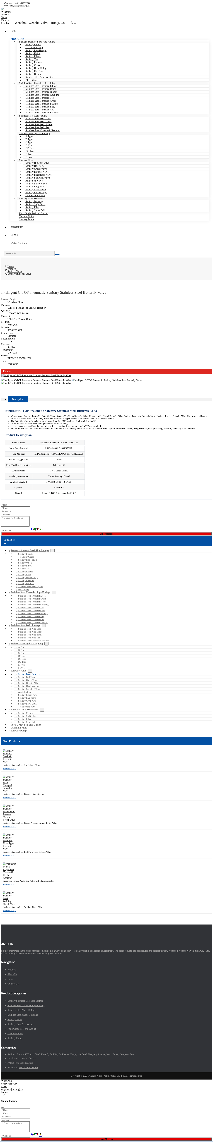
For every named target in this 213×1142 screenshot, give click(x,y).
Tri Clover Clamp (34, 47)
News (14, 235)
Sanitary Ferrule (33, 44)
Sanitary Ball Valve (34, 166)
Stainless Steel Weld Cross (38, 121)
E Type (29, 154)
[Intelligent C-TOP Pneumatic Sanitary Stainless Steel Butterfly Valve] (36, 375)
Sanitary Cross (32, 65)
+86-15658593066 (22, 3)
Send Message (106, 534)
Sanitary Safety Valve (36, 183)
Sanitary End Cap (34, 71)
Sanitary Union (32, 53)
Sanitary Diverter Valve (36, 171)
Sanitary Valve (26, 160)
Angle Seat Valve (34, 180)
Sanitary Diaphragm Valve (38, 174)
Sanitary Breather (34, 74)
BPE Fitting (31, 80)
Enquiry (7, 371)
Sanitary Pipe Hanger (35, 50)
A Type (29, 136)
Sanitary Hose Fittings (36, 68)
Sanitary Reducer (33, 62)
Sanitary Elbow (33, 56)
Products (17, 39)
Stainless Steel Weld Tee (37, 127)
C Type (29, 142)
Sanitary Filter (32, 207)
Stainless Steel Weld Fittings (33, 115)
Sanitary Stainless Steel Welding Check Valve (23, 907)
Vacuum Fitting (26, 216)
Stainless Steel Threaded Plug (40, 106)
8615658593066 (9, 1083)
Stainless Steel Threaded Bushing (41, 103)
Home (14, 31)
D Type (29, 145)
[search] (57, 254)
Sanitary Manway (34, 201)
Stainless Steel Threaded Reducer (41, 112)
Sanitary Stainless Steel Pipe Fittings (37, 41)
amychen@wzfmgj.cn (19, 6)
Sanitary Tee (31, 59)
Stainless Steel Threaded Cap (39, 109)
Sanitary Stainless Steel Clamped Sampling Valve (24, 794)
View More (8, 768)
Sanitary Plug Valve (35, 186)
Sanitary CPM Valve (35, 189)
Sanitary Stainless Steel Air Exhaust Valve (21, 765)
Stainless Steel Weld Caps (38, 118)
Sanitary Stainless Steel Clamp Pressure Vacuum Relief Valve (30, 823)
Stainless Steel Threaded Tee (39, 97)
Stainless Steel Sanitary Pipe (39, 77)
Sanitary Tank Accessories (32, 198)
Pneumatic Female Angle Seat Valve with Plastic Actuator (28, 881)
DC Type (30, 151)
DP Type (29, 148)
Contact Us (18, 242)
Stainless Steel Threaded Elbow (41, 86)
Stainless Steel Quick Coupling (34, 133)
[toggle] (75, 23)
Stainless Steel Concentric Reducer (42, 130)
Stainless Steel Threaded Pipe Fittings (37, 83)
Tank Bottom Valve (35, 195)
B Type (29, 139)
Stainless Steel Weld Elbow (38, 124)
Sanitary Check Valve (36, 168)
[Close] (2, 1107)
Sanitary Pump (26, 219)
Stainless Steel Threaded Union (40, 89)
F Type (28, 157)
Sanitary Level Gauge (36, 192)
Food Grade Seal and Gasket (33, 213)
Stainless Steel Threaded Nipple (41, 92)
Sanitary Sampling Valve (37, 177)
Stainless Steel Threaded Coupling (42, 94)
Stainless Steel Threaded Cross (40, 100)
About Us (16, 227)
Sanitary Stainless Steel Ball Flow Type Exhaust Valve (27, 852)
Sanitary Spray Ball (35, 210)
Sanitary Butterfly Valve (37, 163)
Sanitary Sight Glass (35, 204)
